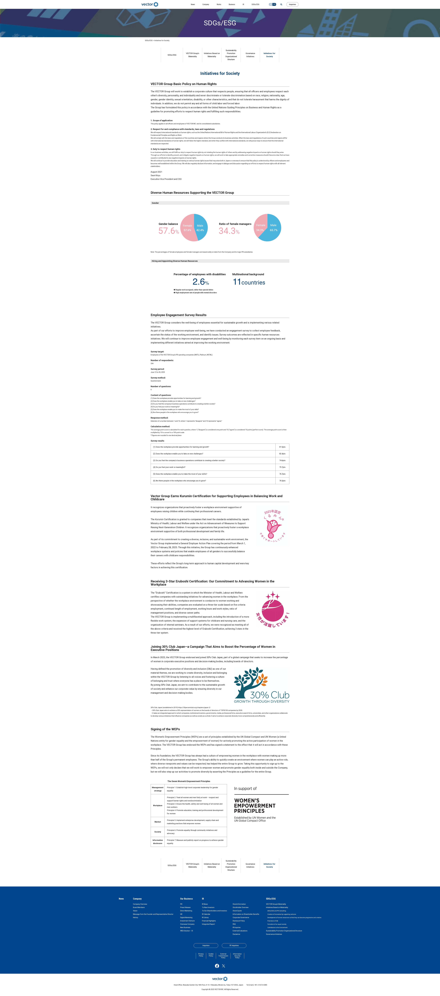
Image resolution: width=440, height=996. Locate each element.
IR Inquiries (237, 927)
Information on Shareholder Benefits (246, 914)
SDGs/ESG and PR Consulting (276, 911)
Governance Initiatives (250, 54)
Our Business (186, 898)
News (121, 898)
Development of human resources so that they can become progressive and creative (294, 917)
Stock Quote (237, 911)
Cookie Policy (211, 955)
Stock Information (239, 904)
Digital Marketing (186, 917)
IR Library (205, 917)
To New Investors (208, 907)
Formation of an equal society (276, 924)
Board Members (139, 907)
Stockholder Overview (241, 907)
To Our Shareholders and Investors (214, 911)
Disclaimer (236, 934)
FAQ (234, 924)
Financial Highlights (209, 921)
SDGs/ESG (149, 40)
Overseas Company (187, 924)
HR (181, 914)
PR (181, 904)
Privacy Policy (201, 955)
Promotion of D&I (272, 921)
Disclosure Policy (239, 921)
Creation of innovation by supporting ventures (281, 914)
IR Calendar (206, 914)
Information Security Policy (237, 956)
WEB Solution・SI (186, 931)
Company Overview (140, 904)
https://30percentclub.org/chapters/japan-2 (194, 707)
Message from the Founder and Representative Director (153, 914)
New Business (185, 927)
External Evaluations (240, 931)
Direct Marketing (186, 911)
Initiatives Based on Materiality (212, 54)
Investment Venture (187, 921)
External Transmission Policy (223, 956)
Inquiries (292, 4)
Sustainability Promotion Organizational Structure (231, 55)
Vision (135, 911)
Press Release (185, 907)
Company (137, 898)
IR (203, 898)
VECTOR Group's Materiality (192, 54)
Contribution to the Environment (277, 927)
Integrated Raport (208, 924)
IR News (205, 904)
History (135, 917)
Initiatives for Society (269, 54)
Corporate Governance (241, 917)
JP (271, 4)
